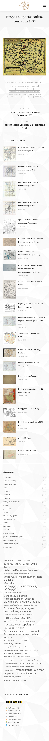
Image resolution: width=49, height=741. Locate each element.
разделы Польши (28, 96)
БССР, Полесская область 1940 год (30, 423)
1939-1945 (14, 82)
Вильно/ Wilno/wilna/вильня (13, 605)
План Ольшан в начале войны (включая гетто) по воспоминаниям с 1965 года (30, 268)
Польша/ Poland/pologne (14, 96)
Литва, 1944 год (24, 438)
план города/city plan (30, 663)
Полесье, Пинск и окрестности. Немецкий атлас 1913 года (31, 240)
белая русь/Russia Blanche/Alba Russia (15, 647)
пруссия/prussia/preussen (27, 666)
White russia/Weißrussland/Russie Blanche (23, 578)
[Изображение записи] (9, 154)
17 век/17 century (23, 560)
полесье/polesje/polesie (11, 666)
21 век (7, 567)
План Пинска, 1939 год (27, 450)
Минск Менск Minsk (12, 621)
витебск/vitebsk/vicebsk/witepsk (13, 650)
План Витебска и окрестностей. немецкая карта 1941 (31, 149)
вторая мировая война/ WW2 (24, 89)
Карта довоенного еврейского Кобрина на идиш (30, 305)
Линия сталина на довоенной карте (30, 283)
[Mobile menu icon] (44, 5)
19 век (25, 563)
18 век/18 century (12, 563)
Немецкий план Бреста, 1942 (29, 376)
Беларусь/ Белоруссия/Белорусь (20, 587)
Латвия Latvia (29, 614)
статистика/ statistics (13, 676)
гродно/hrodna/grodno (12, 656)
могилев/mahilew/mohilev (11, 663)
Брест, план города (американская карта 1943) (29, 253)
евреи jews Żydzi (25, 656)
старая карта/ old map (30, 669)
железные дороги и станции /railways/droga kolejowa (22, 660)
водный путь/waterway (32, 650)
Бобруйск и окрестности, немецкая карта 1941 (28, 184)
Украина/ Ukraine (12, 643)
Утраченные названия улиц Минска (29, 335)
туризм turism (29, 677)
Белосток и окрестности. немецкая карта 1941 (28, 168)
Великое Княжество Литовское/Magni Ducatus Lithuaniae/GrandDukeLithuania (22, 598)
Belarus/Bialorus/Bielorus (22, 86)
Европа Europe (30, 605)
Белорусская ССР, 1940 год (28, 409)
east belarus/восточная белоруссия (16, 574)
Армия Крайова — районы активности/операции (28, 221)
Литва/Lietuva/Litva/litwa (18, 617)
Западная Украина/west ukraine (17, 94)
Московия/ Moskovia (29, 621)
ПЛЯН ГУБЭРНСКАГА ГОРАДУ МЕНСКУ (29, 351)
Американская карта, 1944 (28, 362)
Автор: (25, 82)
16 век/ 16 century (9, 560)
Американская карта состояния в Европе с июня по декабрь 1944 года (31, 320)
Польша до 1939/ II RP (34, 94)
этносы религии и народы (15, 680)
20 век (34, 563)
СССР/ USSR (38, 96)
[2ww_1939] (24, 56)
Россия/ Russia (10, 640)
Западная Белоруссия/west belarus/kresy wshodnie (24, 91)
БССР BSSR (34, 86)
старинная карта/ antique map (20, 673)
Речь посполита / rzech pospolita (22, 631)
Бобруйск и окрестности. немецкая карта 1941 (28, 204)
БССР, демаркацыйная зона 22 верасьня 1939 (30, 390)
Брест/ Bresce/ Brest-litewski (12, 592)
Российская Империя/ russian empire (21, 636)
